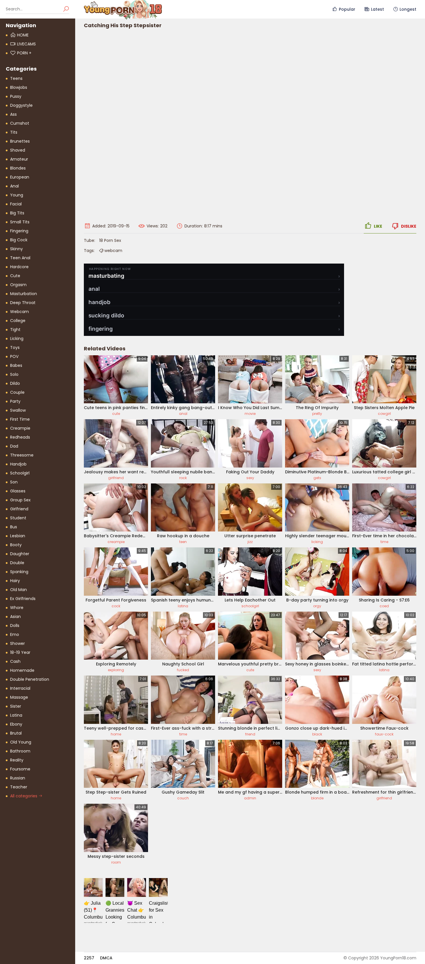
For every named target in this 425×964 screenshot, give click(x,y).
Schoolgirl (19, 473)
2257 (89, 958)
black (317, 734)
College (17, 320)
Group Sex (20, 500)
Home (23, 35)
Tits (13, 132)
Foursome (20, 769)
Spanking (19, 572)
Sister (15, 706)
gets (317, 477)
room (116, 862)
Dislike (408, 226)
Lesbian (17, 536)
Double (17, 563)
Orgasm (18, 285)
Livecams (26, 44)
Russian (17, 778)
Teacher (18, 787)
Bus (13, 527)
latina (183, 606)
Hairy (15, 581)
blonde (317, 798)
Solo (14, 374)
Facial (16, 204)
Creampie (20, 428)
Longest (408, 9)
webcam (113, 250)
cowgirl (384, 413)
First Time (20, 419)
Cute (15, 276)
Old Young (20, 742)
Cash (15, 661)
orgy (317, 606)
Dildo (15, 383)
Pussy (15, 96)
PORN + (24, 53)
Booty (16, 545)
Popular (347, 9)
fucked (183, 669)
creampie (116, 541)
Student (18, 518)
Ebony (16, 724)
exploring (116, 669)
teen (183, 541)
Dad (14, 446)
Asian (15, 616)
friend (250, 734)
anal (183, 413)
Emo (14, 634)
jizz (250, 541)
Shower (17, 643)
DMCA (106, 958)
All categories (24, 796)
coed (384, 606)
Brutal (16, 733)
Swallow (18, 410)
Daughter (19, 554)
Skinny (16, 249)
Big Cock (18, 240)
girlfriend (116, 477)
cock (116, 606)
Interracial (20, 688)
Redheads (20, 437)
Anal (14, 186)
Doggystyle (21, 105)
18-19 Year (20, 652)
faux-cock (384, 734)
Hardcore (19, 267)
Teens (16, 78)
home (116, 734)
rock (183, 477)
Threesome (22, 455)
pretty (317, 413)
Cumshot (19, 123)
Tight (15, 329)
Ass (13, 114)
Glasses (17, 491)
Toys (15, 347)
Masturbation (23, 294)
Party (15, 401)
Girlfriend (19, 509)
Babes (16, 365)
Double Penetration (29, 679)
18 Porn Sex (110, 240)
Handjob (18, 464)
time (384, 541)
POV (14, 356)
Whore (16, 607)
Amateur (19, 159)
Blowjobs (18, 87)
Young (16, 195)
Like (378, 226)
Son (14, 482)
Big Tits (17, 213)
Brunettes (20, 141)
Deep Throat (23, 303)
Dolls (14, 625)
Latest (377, 9)
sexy (250, 477)
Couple (17, 392)
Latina (16, 715)
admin (250, 798)
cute (116, 413)
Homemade (22, 670)
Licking (16, 338)
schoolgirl (250, 606)
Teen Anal (20, 258)
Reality (16, 760)
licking (317, 541)
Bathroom (20, 751)
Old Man (18, 590)
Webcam (19, 311)
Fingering (19, 231)
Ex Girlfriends (23, 598)
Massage (19, 697)
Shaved (17, 150)
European (19, 177)
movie (250, 413)
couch (183, 798)
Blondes (18, 168)
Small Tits (19, 222)
